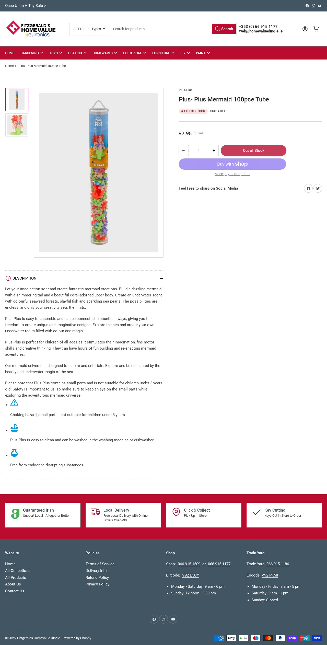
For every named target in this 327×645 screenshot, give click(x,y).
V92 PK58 (270, 575)
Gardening (29, 53)
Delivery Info (96, 570)
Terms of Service (100, 564)
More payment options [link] (232, 174)
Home (9, 53)
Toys (53, 53)
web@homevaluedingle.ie (261, 31)
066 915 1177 (219, 564)
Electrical (132, 53)
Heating (75, 53)
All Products (15, 577)
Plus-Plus (186, 90)
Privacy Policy (97, 584)
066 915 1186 (277, 564)
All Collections (17, 570)
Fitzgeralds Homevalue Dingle (38, 638)
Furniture (161, 53)
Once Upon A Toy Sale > (25, 5)
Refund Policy (97, 577)
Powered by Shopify (77, 638)
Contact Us (14, 591)
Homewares (102, 53)
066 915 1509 (189, 564)
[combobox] (172, 29)
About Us (13, 584)
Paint (200, 53)
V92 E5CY (190, 575)
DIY (182, 53)
